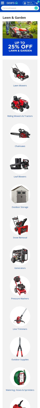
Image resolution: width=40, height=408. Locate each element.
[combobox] (20, 8)
